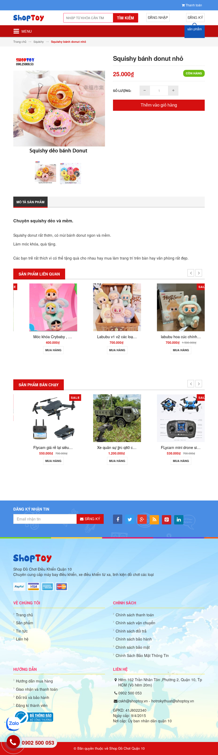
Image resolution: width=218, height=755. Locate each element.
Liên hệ (22, 639)
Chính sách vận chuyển (135, 622)
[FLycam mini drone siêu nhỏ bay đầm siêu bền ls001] (173, 417)
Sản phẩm (24, 622)
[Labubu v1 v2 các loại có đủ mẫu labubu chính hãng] (109, 306)
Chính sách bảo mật (133, 647)
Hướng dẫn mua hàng (34, 681)
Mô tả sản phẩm (30, 202)
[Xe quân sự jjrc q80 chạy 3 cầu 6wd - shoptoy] (109, 417)
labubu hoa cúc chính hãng (176, 336)
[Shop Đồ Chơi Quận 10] (32, 20)
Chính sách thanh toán (135, 614)
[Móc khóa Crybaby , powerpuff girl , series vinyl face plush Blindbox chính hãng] (45, 306)
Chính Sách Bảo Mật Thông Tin (142, 655)
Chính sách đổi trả (131, 631)
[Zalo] (13, 723)
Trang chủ (24, 614)
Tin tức (22, 631)
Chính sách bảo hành (134, 639)
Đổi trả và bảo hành (32, 697)
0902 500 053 (130, 692)
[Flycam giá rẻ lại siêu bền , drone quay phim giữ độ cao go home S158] (45, 417)
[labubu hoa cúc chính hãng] (173, 306)
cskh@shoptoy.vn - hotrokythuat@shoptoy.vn (156, 700)
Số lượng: (122, 90)
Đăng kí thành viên (32, 705)
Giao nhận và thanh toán (37, 689)
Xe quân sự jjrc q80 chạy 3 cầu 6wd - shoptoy (127, 447)
